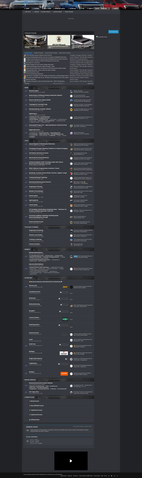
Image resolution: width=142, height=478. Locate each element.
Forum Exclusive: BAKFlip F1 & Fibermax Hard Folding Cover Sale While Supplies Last (82, 46)
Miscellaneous (56, 259)
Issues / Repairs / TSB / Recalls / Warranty (42, 144)
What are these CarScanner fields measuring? (85, 168)
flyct (83, 217)
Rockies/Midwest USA (57, 134)
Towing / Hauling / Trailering (38, 177)
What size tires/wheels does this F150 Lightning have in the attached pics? (91, 235)
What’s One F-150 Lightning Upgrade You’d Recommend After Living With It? (91, 365)
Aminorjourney (87, 150)
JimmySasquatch (43, 430)
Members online (32, 427)
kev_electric (87, 159)
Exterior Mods (33, 196)
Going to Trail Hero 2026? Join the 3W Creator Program (87, 286)
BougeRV (32, 311)
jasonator (36, 430)
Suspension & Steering (36, 230)
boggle (86, 206)
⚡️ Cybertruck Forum (35, 414)
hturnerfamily (83, 241)
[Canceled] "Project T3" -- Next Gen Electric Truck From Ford (48, 125)
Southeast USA (33, 133)
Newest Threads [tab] (38, 53)
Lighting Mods (33, 200)
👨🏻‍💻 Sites (81, 8)
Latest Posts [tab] (28, 53)
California (52, 135)
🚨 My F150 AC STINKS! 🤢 (79, 182)
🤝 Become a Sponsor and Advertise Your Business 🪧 (45, 282)
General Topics (34, 91)
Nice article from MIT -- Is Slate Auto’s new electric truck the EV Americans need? (93, 385)
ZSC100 (86, 164)
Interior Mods (33, 205)
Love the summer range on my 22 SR (82, 100)
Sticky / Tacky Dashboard (80, 216)
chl (83, 154)
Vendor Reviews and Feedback (51, 272)
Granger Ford (88, 179)
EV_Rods (86, 188)
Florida (64, 135)
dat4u (70, 430)
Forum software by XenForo (35, 474)
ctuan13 (66, 430)
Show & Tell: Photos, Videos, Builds (40, 100)
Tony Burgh (50, 430)
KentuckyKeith (80, 430)
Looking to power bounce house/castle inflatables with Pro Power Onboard (92, 157)
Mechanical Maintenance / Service (40, 182)
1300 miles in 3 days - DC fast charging (83, 104)
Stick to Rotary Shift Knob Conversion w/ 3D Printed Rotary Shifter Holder (91, 204)
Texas (59, 135)
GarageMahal (83, 360)
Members (91, 8)
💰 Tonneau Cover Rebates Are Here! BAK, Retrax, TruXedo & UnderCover (91, 345)
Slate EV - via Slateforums (37, 386)
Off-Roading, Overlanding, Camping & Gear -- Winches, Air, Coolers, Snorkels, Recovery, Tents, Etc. (48, 210)
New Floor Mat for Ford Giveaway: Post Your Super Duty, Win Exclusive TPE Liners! (92, 339)
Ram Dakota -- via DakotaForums (59, 119)
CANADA (32, 137)
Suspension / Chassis (35, 186)
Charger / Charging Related (51, 257)
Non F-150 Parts (42, 261)
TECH (26, 141)
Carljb (31, 430)
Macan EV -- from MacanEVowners (39, 387)
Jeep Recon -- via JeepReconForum (39, 118)
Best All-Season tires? (79, 132)
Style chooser (64, 475)
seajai (41, 431)
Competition (29, 397)
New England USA (55, 133)
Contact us (75, 475)
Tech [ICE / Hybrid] (31, 227)
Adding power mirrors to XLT (80, 195)
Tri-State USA (34, 134)
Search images (69, 12)
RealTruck (32, 344)
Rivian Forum (33, 120)
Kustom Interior (34, 333)
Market (27, 249)
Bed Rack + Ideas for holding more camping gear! (86, 210)
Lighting (63, 257)
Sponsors (28, 278)
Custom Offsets (34, 317)
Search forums (58, 12)
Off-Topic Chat (34, 392)
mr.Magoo (46, 431)
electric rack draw (78, 91)
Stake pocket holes (78, 244)
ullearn (85, 174)
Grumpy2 (86, 145)
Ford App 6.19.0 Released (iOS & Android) (32, 47)
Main (26, 87)
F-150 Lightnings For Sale (37, 255)
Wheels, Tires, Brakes (35, 235)
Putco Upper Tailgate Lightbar (81, 200)
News (27, 8)
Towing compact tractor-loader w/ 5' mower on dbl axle (87, 177)
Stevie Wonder (83, 223)
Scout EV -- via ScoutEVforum (46, 120)
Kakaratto (86, 134)
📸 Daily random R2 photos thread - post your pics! (86, 117)
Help (102, 475)
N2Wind (87, 96)
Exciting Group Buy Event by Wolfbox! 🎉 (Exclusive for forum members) (91, 373)
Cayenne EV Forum (34, 122)
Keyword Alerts (60, 8)
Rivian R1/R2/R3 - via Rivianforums (39, 119)
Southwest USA (33, 135)
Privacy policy (97, 475)
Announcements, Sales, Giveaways (39, 267)
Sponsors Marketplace (36, 264)
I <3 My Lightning (84, 183)
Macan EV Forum (46, 122)
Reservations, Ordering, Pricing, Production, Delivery (45, 95)
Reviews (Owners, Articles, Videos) (40, 109)
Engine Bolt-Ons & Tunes (57, 267)
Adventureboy (88, 169)
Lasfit (31, 339)
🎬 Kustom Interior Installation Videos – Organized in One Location (89, 334)
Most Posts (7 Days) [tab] (64, 53)
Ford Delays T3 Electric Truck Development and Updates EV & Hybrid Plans (91, 125)
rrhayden (86, 430)
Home (105, 475)
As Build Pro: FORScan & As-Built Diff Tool (58, 47)
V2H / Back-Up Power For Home (38, 153)
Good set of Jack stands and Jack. (82, 222)
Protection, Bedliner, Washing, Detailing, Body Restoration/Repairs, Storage (43, 216)
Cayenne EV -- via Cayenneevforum (39, 389)
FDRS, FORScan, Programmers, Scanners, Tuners (44, 168)
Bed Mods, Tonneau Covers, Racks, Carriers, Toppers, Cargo (48, 173)
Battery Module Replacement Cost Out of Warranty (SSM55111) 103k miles (91, 144)
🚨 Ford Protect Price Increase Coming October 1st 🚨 (86, 268)
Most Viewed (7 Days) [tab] (51, 53)
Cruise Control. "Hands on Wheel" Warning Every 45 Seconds (88, 163)
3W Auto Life (33, 285)
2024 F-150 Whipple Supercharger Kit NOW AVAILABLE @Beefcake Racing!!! (91, 305)
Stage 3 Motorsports (35, 358)
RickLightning (87, 101)
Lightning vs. (33, 113)
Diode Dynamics (34, 324)
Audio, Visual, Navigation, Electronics (40, 259)
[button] (72, 8)
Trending (36, 12)
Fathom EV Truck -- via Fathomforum (40, 116)
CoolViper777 (83, 236)
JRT (81, 245)
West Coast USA (44, 135)
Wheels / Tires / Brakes (36, 191)
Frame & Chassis (34, 244)
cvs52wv (74, 430)
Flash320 (40, 443)
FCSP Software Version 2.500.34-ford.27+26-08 (85, 148)
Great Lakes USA (44, 133)
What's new (47, 8)
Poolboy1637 (56, 430)
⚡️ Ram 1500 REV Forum (36, 405)
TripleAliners (33, 363)
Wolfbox (31, 372)
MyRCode (37, 431)
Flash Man (86, 110)
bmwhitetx (86, 92)
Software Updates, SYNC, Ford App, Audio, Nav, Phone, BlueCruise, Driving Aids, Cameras (46, 163)
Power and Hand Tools (36, 222)
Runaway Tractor (84, 393)
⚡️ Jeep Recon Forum (35, 410)
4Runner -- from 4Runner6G (59, 389)
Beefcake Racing (34, 304)
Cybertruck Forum (61, 120)
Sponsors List (33, 274)
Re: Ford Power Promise (79, 95)
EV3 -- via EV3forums (52, 386)
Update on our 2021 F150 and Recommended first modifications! (89, 358)
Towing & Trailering (35, 239)
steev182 (82, 197)
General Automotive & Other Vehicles (41, 383)
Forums (36, 8)
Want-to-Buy (33, 261)
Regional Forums (34, 130)
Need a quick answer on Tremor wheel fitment (85, 191)
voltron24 (81, 211)
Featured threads (45, 12)
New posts (28, 12)
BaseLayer (32, 298)
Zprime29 (86, 106)
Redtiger (32, 351)
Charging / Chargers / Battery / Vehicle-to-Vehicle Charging (48, 148)
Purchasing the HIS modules (80, 153)
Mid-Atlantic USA (44, 134)
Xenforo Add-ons (55, 474)
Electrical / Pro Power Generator (39, 157)
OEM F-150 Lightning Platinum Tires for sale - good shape (89, 256)
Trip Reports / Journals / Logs (38, 104)
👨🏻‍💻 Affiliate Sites (34, 420)
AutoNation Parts (34, 292)
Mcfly (81, 192)
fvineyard (82, 201)
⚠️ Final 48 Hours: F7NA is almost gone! (83, 352)
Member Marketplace (36, 252)
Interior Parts (59, 255)
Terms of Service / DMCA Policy (86, 475)
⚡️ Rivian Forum (34, 401)
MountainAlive (83, 231)
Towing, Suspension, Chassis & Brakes (39, 258)
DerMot (86, 257)
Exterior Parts (49, 255)
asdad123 (62, 430)
